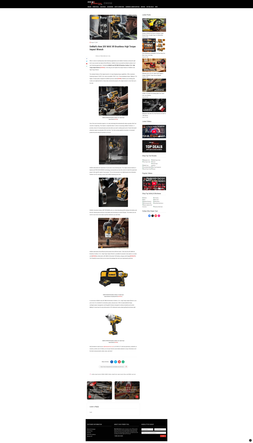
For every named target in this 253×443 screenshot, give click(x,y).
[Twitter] (107, 3)
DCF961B (102, 67)
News (156, 6)
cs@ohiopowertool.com (108, 346)
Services (143, 6)
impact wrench (121, 374)
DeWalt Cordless (108, 374)
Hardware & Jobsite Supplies (132, 6)
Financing (89, 432)
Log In (91, 412)
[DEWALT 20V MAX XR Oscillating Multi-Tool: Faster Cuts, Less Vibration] (154, 86)
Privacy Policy (89, 431)
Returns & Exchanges (91, 429)
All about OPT (89, 436)
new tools (134, 374)
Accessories (110, 6)
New (125, 374)
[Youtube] (111, 3)
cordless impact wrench (96, 374)
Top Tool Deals (150, 6)
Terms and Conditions (91, 434)
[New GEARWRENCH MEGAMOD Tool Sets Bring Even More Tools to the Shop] (154, 45)
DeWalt (95, 18)
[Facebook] (105, 3)
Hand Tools (103, 6)
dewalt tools (114, 374)
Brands (89, 6)
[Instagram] (109, 3)
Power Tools (96, 6)
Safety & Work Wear (119, 6)
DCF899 (119, 78)
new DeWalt (128, 374)
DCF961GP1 (132, 256)
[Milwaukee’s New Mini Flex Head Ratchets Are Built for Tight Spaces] (154, 106)
